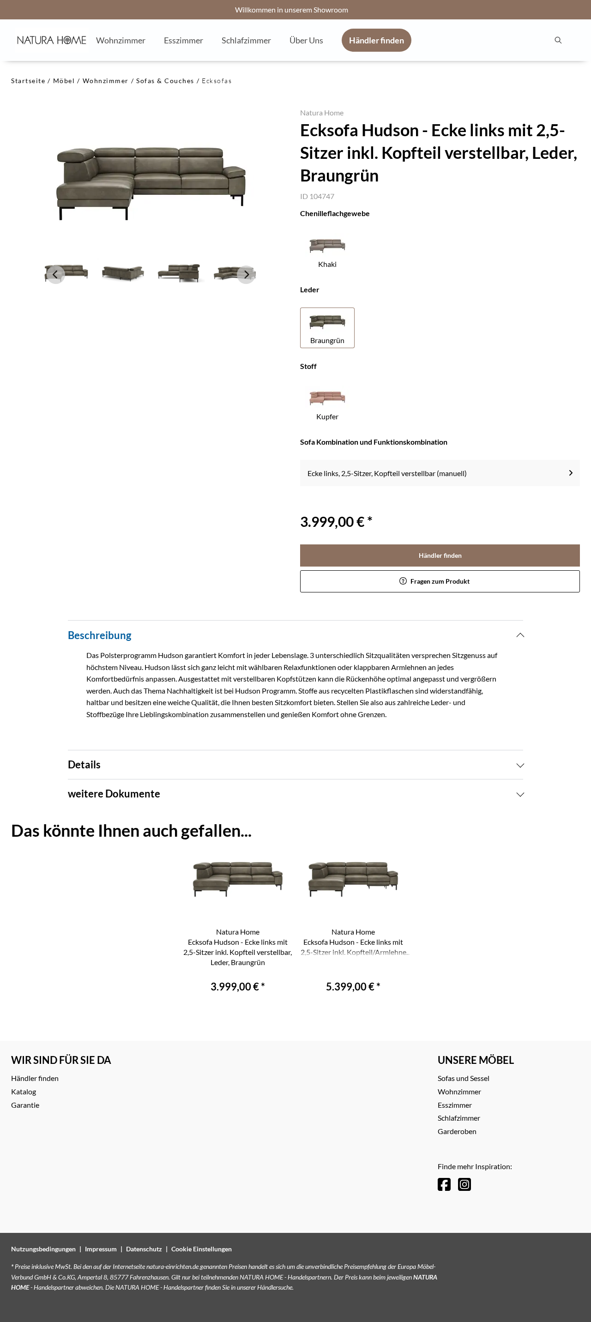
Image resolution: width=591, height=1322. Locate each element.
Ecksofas (217, 81)
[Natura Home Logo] (52, 40)
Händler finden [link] (440, 555)
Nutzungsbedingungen (43, 1249)
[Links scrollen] (56, 275)
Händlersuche (274, 1287)
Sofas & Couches (165, 81)
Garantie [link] (25, 1104)
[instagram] (464, 1184)
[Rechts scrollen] (246, 275)
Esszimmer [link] (455, 1104)
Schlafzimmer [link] (459, 1117)
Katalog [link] (23, 1091)
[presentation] (557, 40)
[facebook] (444, 1184)
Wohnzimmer (106, 81)
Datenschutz (144, 1249)
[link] (120, 40)
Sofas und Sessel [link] (463, 1078)
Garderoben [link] (457, 1131)
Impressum (101, 1249)
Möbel (64, 81)
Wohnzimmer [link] (459, 1091)
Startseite (28, 81)
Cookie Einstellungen (201, 1249)
